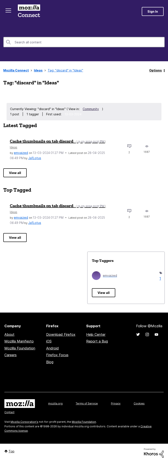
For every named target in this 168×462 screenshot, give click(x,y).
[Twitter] (138, 334)
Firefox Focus (57, 355)
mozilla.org (55, 403)
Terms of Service (87, 403)
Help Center (95, 334)
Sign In (152, 11)
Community (91, 109)
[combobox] (84, 42)
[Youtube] (156, 334)
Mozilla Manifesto (19, 341)
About (9, 334)
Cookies (139, 403)
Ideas (38, 70)
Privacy (116, 403)
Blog (49, 362)
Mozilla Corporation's (24, 421)
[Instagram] (147, 334)
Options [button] (155, 70)
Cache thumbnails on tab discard (58, 141)
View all (15, 173)
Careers (10, 355)
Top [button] (11, 451)
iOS (49, 341)
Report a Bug (97, 341)
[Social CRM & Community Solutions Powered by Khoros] (154, 452)
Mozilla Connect (29, 11)
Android (52, 348)
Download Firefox (60, 334)
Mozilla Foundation (19, 348)
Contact (9, 412)
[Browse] (8, 10)
